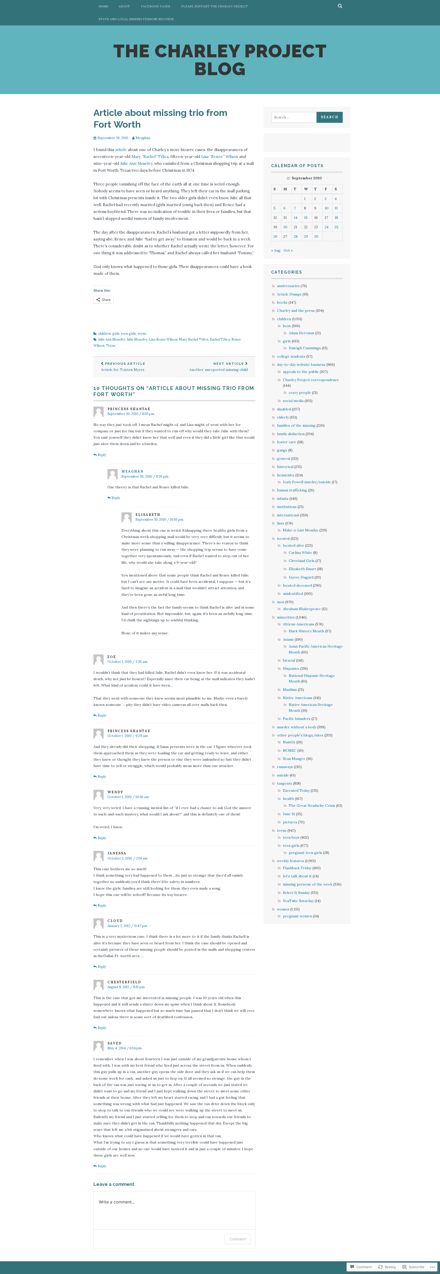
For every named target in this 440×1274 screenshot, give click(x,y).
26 (275, 236)
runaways (285, 767)
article (121, 149)
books (282, 302)
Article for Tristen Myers (123, 367)
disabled (284, 409)
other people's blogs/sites (300, 735)
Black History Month (306, 631)
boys (287, 326)
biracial (289, 660)
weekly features (290, 861)
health (288, 798)
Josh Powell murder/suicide (307, 482)
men (280, 602)
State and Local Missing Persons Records (136, 19)
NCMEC (289, 750)
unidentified (293, 593)
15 (306, 217)
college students (291, 356)
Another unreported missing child (218, 367)
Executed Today (296, 790)
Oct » (288, 250)
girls (115, 333)
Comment (238, 1239)
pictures (290, 822)
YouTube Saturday (298, 900)
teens (142, 333)
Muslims (290, 689)
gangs (282, 450)
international (288, 515)
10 (326, 208)
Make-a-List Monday (300, 530)
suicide (283, 775)
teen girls (128, 333)
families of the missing (296, 425)
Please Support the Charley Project (214, 6)
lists (280, 523)
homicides (285, 475)
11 (336, 208)
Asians (288, 639)
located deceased (297, 585)
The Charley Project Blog (220, 60)
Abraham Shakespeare (302, 609)
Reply (102, 455)
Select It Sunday (296, 892)
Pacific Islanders (296, 718)
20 (285, 227)
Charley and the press (296, 310)
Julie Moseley (137, 339)
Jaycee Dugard (301, 577)
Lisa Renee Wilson (163, 339)
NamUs (289, 742)
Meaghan (143, 138)
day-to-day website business (301, 364)
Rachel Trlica (220, 339)
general (283, 458)
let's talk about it (297, 876)
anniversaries (288, 286)
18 (336, 217)
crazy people (300, 392)
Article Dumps (289, 294)
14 (295, 217)
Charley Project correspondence (311, 380)
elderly (283, 417)
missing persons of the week (307, 884)
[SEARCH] (340, 6)
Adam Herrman (301, 333)
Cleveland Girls (301, 560)
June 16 (289, 814)
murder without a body (296, 727)
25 (336, 227)
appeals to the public (301, 371)
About (124, 6)
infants (282, 498)
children (104, 333)
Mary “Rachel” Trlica (150, 156)
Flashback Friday (297, 868)
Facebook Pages (155, 6)
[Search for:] (294, 117)
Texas (110, 345)
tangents (284, 783)
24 (326, 227)
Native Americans (297, 697)
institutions (287, 506)
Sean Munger (294, 758)
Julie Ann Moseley (136, 163)
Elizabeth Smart (302, 569)
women (283, 909)
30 (316, 236)
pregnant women (297, 916)
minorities (286, 617)
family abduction (291, 434)
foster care (286, 442)
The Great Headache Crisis (312, 805)
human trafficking (292, 490)
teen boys (291, 837)
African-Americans (298, 624)
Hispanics (291, 668)
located (283, 538)
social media (293, 400)
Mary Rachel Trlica (193, 339)
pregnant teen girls (305, 852)
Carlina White (300, 552)
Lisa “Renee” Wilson (219, 156)
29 (306, 236)
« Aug (276, 250)
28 (296, 236)
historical (285, 466)
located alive (293, 545)
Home (103, 6)
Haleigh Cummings (305, 348)
